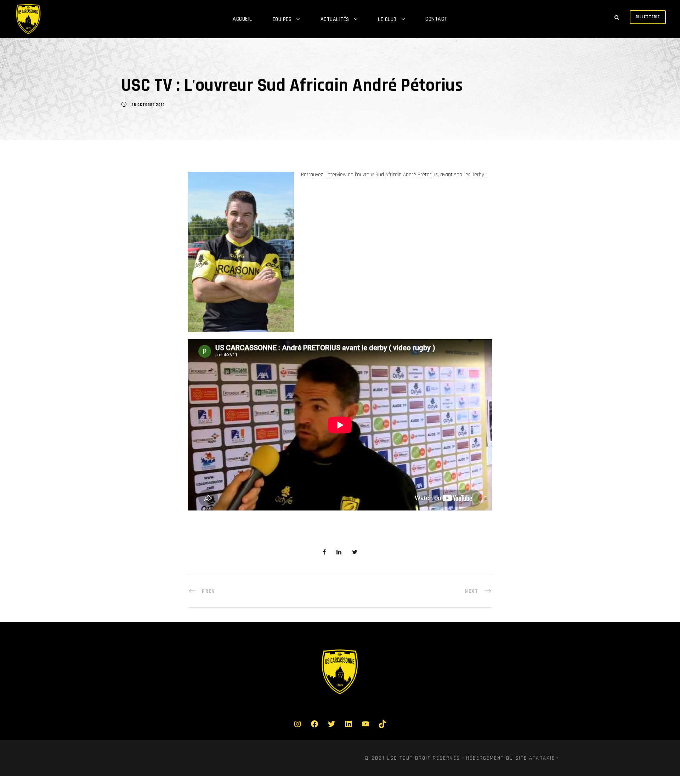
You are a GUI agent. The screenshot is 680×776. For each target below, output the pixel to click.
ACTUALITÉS (335, 19)
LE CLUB (387, 19)
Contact (436, 19)
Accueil (242, 19)
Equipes (282, 19)
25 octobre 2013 (148, 104)
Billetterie (648, 17)
